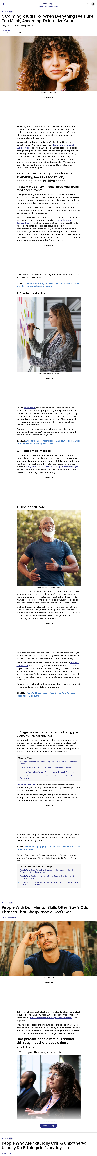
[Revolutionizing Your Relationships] (48, 3)
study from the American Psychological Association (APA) (52, 466)
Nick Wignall (6, 1153)
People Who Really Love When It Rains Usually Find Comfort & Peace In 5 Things (47, 877)
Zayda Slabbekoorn (9, 918)
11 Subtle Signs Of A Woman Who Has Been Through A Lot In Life (48, 772)
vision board (29, 407)
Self (10, 12)
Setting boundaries (26, 784)
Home (4, 12)
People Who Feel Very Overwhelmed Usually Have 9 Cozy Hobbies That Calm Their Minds (49, 883)
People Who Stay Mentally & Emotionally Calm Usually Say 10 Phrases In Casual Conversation (46, 871)
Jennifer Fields (7, 31)
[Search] (87, 4)
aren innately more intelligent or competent (51, 1017)
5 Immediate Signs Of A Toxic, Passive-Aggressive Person (45, 768)
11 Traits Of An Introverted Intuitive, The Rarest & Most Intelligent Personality (48, 777)
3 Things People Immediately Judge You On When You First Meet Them (48, 763)
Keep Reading (48, 1126)
